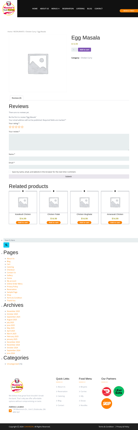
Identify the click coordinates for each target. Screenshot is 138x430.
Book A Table (129, 11)
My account (11, 281)
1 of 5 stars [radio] (10, 127)
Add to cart (84, 49)
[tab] (16, 98)
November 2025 (13, 311)
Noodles (84, 405)
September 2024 (13, 350)
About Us (44, 8)
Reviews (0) (16, 98)
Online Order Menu (15, 284)
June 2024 (11, 353)
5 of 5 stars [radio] (22, 127)
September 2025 (13, 317)
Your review (14, 131)
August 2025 (12, 319)
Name (12, 154)
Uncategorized (13, 364)
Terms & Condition (14, 298)
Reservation (68, 8)
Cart (8, 264)
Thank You (11, 300)
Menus (54, 8)
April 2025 (11, 331)
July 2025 (10, 322)
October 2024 (12, 347)
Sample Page (12, 292)
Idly (82, 396)
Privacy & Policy (122, 426)
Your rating (14, 123)
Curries (84, 391)
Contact (99, 8)
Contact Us (11, 272)
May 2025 (11, 328)
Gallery (10, 275)
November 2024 (13, 345)
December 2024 (13, 342)
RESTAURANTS (19, 31)
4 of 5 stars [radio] (19, 127)
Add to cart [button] (23, 223)
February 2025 (13, 336)
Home (35, 8)
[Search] (6, 245)
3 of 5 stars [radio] (16, 127)
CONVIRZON (29, 426)
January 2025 (12, 339)
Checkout (11, 270)
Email (12, 163)
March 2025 (11, 333)
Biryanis (84, 387)
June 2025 (11, 325)
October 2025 (12, 314)
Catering (80, 8)
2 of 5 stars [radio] (13, 127)
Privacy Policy (12, 286)
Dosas (83, 401)
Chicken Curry (31, 31)
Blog (89, 8)
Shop (9, 295)
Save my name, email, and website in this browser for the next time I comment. (44, 172)
